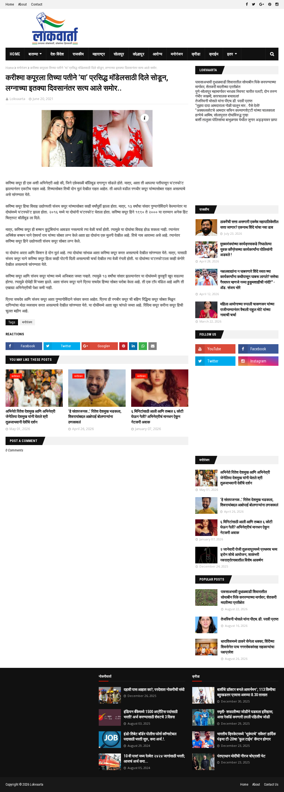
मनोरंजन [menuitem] (177, 54)
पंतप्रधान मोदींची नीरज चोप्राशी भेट (241, 756)
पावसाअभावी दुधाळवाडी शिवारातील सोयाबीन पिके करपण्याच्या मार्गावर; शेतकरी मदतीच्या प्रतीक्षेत (235, 84)
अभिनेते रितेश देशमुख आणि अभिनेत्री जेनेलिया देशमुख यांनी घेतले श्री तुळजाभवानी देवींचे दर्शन (30, 416)
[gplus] (261, 4)
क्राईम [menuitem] (214, 54)
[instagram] (276, 4)
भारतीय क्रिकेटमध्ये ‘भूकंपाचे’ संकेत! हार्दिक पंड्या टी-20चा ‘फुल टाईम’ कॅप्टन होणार (246, 737)
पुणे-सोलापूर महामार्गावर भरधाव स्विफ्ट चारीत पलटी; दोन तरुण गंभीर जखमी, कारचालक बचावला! (236, 93)
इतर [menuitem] (230, 54)
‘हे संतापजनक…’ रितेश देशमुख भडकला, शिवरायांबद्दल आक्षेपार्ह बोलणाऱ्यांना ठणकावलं (94, 416)
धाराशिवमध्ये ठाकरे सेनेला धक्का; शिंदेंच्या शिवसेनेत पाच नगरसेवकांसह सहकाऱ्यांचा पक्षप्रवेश (247, 646)
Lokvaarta (17, 98)
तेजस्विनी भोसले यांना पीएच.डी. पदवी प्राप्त (223, 101)
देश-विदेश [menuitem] (57, 54)
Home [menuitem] (15, 54)
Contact (36, 4)
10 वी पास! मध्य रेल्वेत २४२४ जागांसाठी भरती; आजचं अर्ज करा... (154, 759)
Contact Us (271, 784)
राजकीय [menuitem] (78, 54)
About (22, 4)
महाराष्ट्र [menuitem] (99, 54)
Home (10, 4)
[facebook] (246, 4)
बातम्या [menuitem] (33, 54)
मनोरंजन (22, 68)
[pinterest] (270, 4)
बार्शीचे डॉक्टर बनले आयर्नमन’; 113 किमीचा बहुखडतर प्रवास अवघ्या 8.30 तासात (246, 692)
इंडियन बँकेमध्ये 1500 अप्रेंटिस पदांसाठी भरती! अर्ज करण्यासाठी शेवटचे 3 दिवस (151, 714)
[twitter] (253, 4)
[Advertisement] (236, 163)
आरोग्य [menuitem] (157, 54)
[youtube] (215, 349)
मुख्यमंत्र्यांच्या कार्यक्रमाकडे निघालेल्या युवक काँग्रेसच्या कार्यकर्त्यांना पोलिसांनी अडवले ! (246, 249)
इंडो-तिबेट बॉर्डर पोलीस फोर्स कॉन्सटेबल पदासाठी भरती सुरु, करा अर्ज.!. (150, 737)
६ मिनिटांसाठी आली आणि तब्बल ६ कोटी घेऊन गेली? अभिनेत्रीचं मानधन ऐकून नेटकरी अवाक (157, 416)
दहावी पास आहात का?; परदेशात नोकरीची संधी (154, 689)
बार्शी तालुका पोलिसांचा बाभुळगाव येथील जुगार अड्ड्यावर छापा (236, 119)
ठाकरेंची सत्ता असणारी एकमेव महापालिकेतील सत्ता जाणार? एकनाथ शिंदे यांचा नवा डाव (249, 224)
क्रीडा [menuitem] (196, 54)
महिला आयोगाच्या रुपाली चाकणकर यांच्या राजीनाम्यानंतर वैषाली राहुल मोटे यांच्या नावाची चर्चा (247, 309)
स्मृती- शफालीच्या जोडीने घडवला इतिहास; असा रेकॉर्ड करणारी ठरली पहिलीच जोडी (245, 714)
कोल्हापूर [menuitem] (138, 54)
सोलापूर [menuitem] (119, 54)
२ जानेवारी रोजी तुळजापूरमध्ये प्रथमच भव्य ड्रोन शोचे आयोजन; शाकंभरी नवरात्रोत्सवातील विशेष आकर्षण (248, 554)
